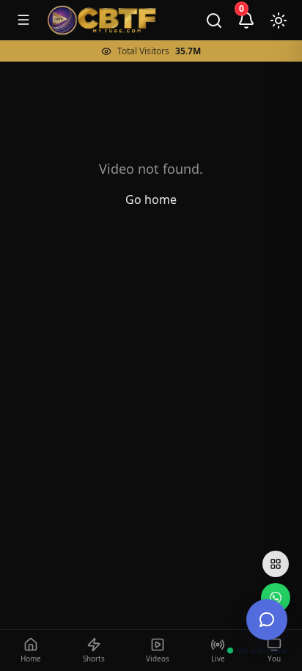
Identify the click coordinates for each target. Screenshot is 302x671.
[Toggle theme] (278, 20)
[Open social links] (275, 564)
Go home (151, 199)
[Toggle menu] (23, 20)
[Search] (214, 20)
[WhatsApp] (275, 597)
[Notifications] (246, 20)
